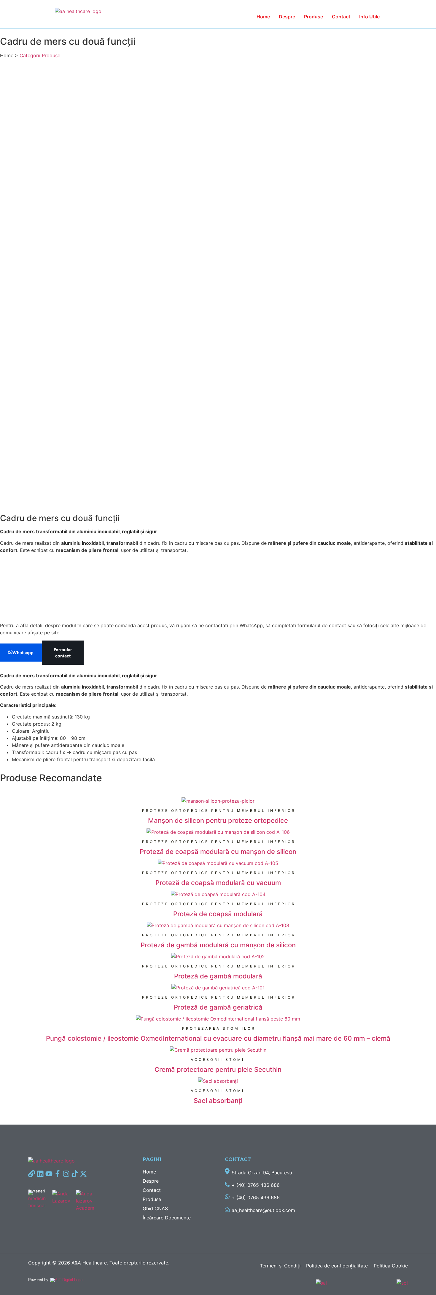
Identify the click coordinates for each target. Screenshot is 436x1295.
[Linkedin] (40, 1173)
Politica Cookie (391, 1266)
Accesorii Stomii (219, 1059)
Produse (313, 17)
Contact (341, 17)
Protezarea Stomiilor (219, 1028)
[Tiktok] (74, 1173)
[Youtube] (48, 1173)
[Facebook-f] (57, 1173)
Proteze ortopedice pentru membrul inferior (219, 810)
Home (263, 17)
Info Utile (369, 17)
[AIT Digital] (66, 1280)
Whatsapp (23, 652)
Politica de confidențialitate (337, 1266)
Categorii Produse (40, 55)
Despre (287, 17)
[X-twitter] (83, 1173)
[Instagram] (66, 1173)
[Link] (31, 1173)
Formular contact (63, 652)
